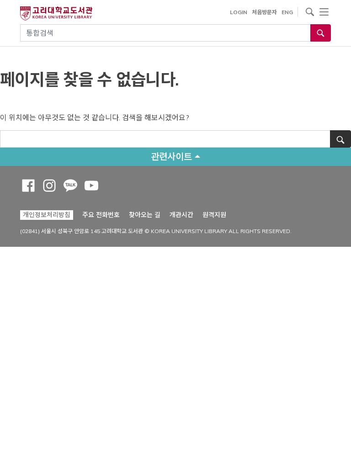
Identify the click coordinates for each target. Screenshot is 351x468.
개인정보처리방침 (46, 215)
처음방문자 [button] (264, 12)
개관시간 (181, 215)
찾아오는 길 (144, 215)
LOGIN (238, 12)
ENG (287, 12)
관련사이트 (171, 156)
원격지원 (214, 214)
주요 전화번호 (101, 215)
